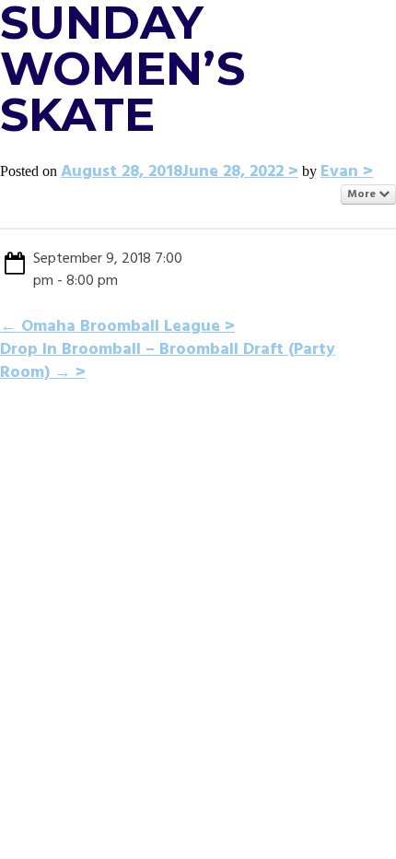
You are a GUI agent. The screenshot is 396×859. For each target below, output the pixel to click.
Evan (339, 172)
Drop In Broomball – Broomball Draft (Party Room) (167, 361)
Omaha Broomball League (110, 326)
